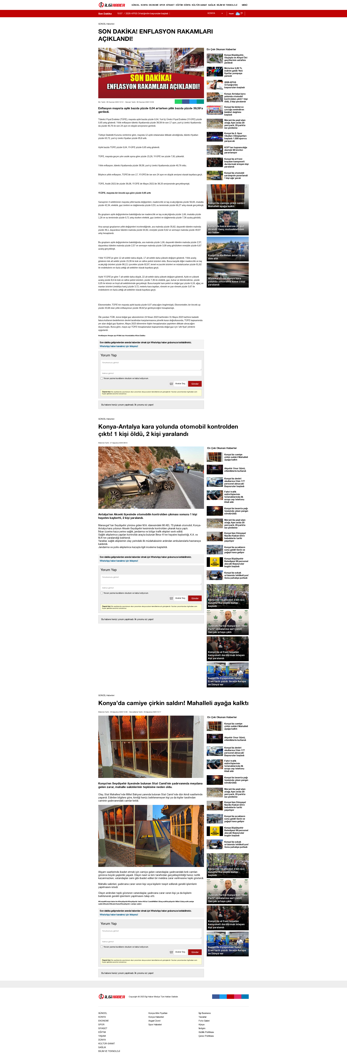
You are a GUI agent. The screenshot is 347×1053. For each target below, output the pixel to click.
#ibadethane (115, 904)
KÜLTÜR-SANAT (199, 5)
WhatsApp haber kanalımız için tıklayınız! (119, 346)
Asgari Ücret (154, 1020)
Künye (202, 1024)
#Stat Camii (147, 901)
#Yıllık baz (120, 336)
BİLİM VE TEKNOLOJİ (227, 5)
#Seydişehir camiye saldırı (131, 904)
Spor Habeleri (155, 1024)
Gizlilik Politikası (206, 1032)
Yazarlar (203, 1017)
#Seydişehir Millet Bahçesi (176, 901)
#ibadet (106, 904)
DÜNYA (187, 5)
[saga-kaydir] (115, 13)
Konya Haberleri (156, 1017)
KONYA (144, 5)
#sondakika (130, 336)
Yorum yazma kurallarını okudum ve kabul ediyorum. (126, 378)
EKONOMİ (153, 5)
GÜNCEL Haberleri (106, 24)
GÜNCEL (135, 5)
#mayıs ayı (112, 336)
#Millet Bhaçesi (158, 901)
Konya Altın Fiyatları (157, 1013)
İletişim (202, 1028)
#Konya (101, 901)
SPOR (162, 5)
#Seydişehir (123, 901)
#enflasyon (102, 336)
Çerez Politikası (206, 1036)
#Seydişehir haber (135, 901)
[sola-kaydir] (113, 13)
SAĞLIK (212, 5)
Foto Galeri (204, 1020)
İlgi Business (205, 1013)
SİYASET (170, 5)
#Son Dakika (140, 336)
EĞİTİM (179, 5)
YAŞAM (102, 1036)
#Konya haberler (111, 901)
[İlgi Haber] (111, 8)
